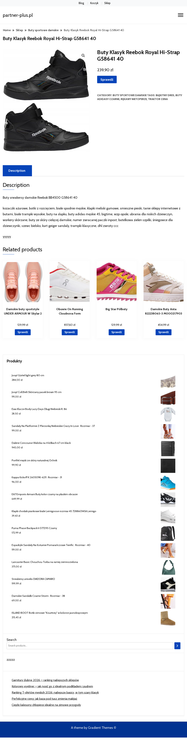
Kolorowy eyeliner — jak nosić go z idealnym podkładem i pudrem (52, 686)
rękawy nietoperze (134, 99)
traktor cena (158, 99)
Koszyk (94, 3)
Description (16, 171)
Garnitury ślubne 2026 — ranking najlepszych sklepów (45, 680)
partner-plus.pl (18, 15)
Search (12, 640)
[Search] (177, 645)
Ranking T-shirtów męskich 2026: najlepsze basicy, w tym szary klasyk (55, 692)
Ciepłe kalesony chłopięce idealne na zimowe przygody (46, 705)
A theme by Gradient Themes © (93, 728)
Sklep (107, 3)
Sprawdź (106, 80)
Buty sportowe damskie (130, 95)
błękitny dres (165, 95)
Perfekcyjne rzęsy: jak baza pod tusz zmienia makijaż (44, 698)
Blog (81, 3)
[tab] (17, 170)
